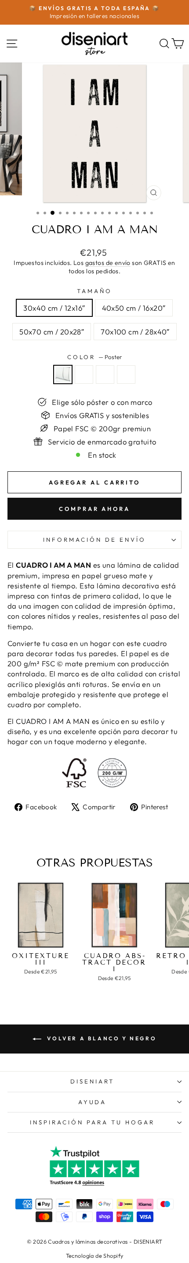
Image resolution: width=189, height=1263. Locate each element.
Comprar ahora (94, 508)
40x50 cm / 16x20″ (134, 307)
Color (94, 356)
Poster (63, 374)
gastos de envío (108, 263)
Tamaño (94, 290)
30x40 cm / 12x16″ (54, 307)
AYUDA (92, 1101)
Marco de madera (105, 374)
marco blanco (126, 374)
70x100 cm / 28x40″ (135, 331)
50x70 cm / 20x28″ (51, 331)
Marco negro (84, 374)
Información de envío (94, 539)
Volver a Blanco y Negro (100, 1038)
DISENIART (92, 1081)
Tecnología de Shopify (95, 1255)
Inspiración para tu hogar (92, 1122)
